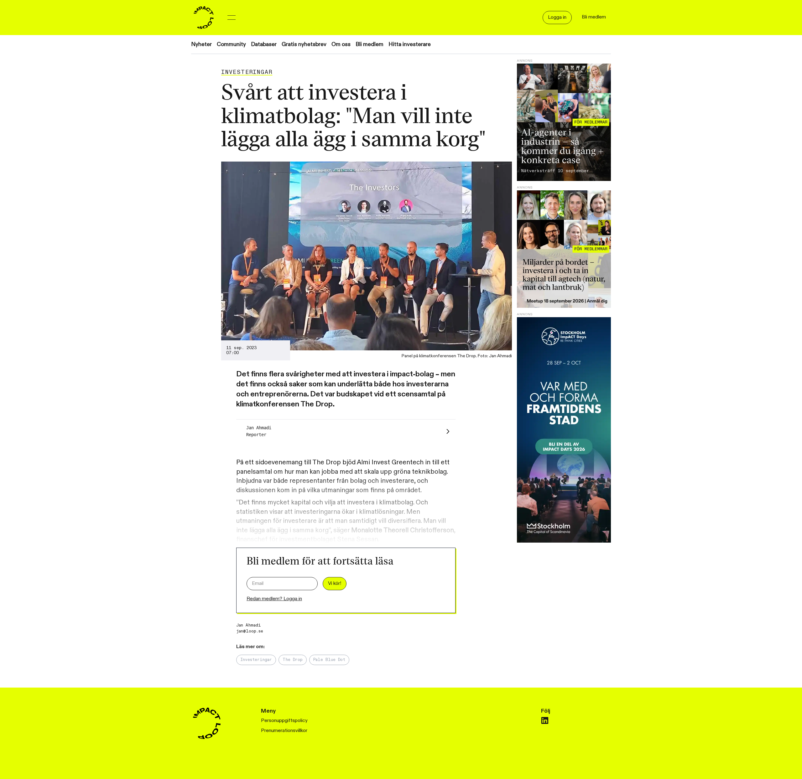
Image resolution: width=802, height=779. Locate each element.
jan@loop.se (249, 631)
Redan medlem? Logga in (274, 599)
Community (231, 44)
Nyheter (201, 44)
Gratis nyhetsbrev (304, 44)
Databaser (264, 44)
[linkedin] (545, 720)
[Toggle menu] (231, 17)
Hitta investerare (409, 44)
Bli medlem (369, 44)
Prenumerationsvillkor (284, 730)
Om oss (341, 44)
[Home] (203, 17)
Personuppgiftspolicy (284, 720)
